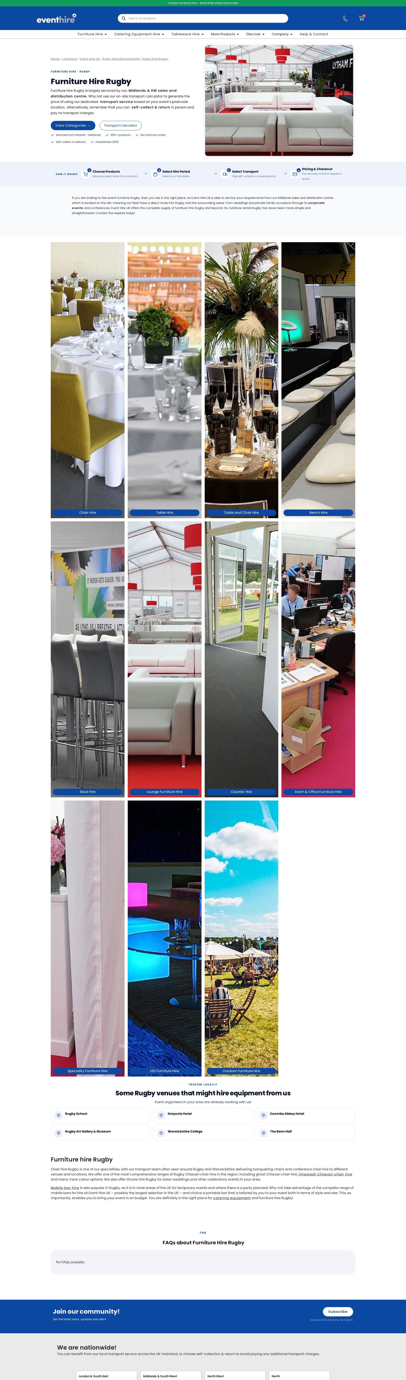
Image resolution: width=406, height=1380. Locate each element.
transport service (116, 101)
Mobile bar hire (65, 1187)
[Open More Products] (238, 34)
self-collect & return (151, 107)
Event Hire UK (90, 59)
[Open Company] (291, 34)
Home (55, 59)
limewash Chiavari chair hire (325, 1174)
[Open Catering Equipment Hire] (163, 34)
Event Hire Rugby (155, 59)
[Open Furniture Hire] (105, 34)
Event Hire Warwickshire (121, 59)
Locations (69, 59)
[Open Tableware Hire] (202, 34)
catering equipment (232, 1198)
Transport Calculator (120, 125)
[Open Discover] (263, 34)
